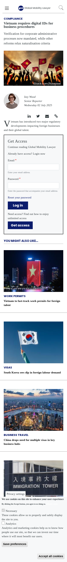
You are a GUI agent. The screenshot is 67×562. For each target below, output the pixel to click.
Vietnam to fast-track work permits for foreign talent (32, 302)
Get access (20, 225)
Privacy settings (16, 493)
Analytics (10, 523)
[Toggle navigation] (6, 8)
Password (13, 178)
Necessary (11, 510)
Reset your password (19, 197)
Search (61, 7)
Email (11, 160)
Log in (18, 205)
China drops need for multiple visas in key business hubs (29, 441)
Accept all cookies (51, 556)
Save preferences (14, 544)
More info (52, 503)
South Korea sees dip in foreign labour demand (32, 372)
